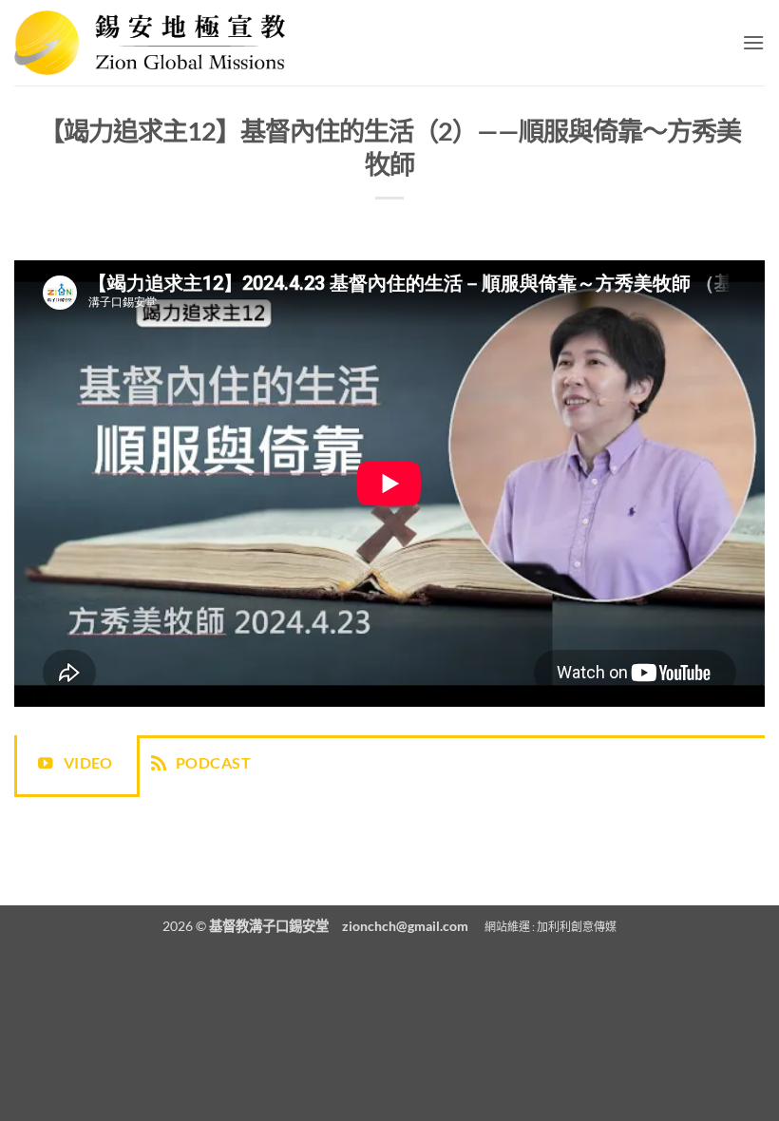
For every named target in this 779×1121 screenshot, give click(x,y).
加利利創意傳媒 (577, 927)
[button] (753, 42)
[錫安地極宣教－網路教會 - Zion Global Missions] (149, 42)
